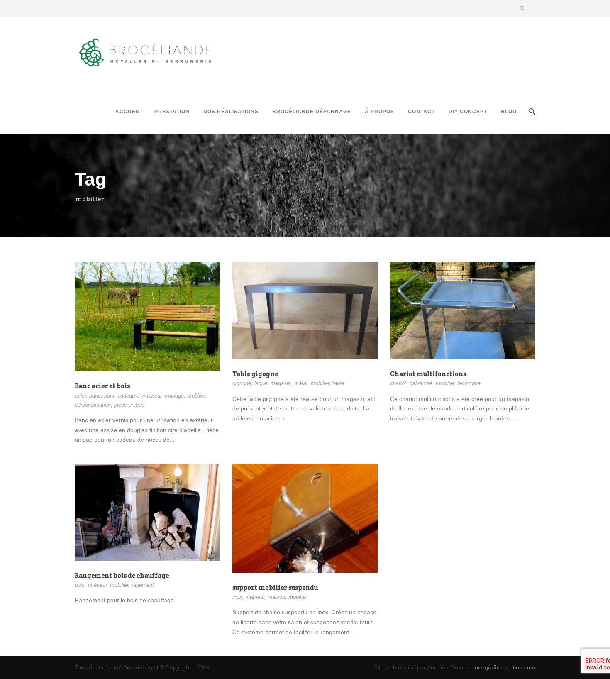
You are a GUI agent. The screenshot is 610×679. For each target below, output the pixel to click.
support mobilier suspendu (275, 587)
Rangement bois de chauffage (122, 575)
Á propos (379, 112)
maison (276, 597)
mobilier (196, 396)
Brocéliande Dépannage (311, 112)
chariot (398, 383)
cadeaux (127, 396)
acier (80, 396)
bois (109, 396)
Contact (421, 112)
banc (95, 396)
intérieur (97, 585)
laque (260, 383)
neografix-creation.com (505, 667)
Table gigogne (255, 373)
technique (469, 383)
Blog (509, 112)
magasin (281, 383)
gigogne (241, 383)
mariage (174, 396)
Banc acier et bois (102, 385)
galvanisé (421, 383)
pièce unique (129, 405)
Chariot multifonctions (428, 373)
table (338, 383)
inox (237, 597)
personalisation (93, 405)
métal (300, 383)
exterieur (151, 396)
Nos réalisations (231, 112)
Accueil (128, 112)
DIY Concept (468, 112)
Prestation (172, 112)
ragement (143, 585)
